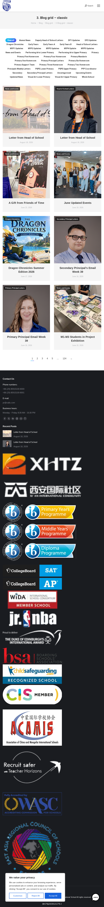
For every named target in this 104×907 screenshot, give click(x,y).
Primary (95, 52)
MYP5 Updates (87, 48)
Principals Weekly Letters (18, 69)
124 (64, 358)
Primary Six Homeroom (79, 61)
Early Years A (49, 44)
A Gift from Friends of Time (26, 202)
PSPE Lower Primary (44, 69)
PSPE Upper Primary (67, 69)
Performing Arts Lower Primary (40, 52)
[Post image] (7, 433)
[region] (35, 887)
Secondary (17, 73)
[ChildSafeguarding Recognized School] (32, 683)
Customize (17, 896)
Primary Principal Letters (52, 61)
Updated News (16, 77)
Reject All (36, 896)
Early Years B (66, 44)
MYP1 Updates (16, 48)
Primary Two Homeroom (79, 65)
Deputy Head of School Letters (49, 40)
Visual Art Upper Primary (66, 77)
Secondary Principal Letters (39, 73)
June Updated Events (77, 202)
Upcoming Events (84, 73)
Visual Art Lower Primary (39, 77)
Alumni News (24, 40)
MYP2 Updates (34, 48)
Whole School (88, 77)
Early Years (33, 44)
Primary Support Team (24, 65)
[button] (95, 898)
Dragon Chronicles (15, 44)
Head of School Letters (87, 44)
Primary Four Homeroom (55, 56)
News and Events (13, 52)
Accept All (53, 896)
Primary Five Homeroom (28, 56)
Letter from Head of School (26, 137)
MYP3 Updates (52, 48)
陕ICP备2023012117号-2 (52, 904)
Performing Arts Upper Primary (73, 52)
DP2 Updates (91, 40)
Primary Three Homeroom (51, 65)
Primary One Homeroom (25, 61)
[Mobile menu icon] (98, 5)
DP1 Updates (74, 40)
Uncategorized (64, 73)
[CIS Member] (32, 703)
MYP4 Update (70, 48)
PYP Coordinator (89, 69)
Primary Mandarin (79, 56)
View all (10, 40)
